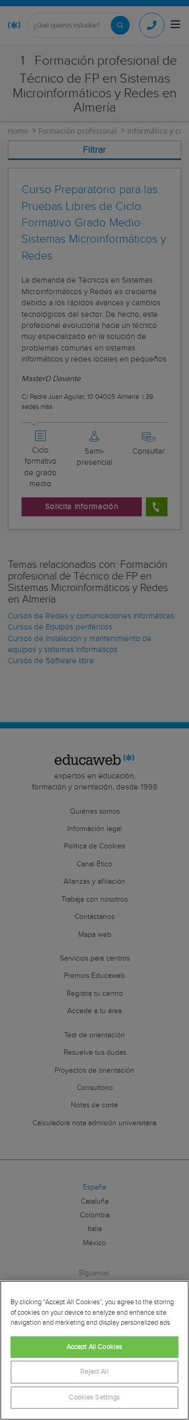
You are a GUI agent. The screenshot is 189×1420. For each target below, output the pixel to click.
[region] (94, 1350)
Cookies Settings (94, 1398)
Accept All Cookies (94, 1347)
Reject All (94, 1372)
